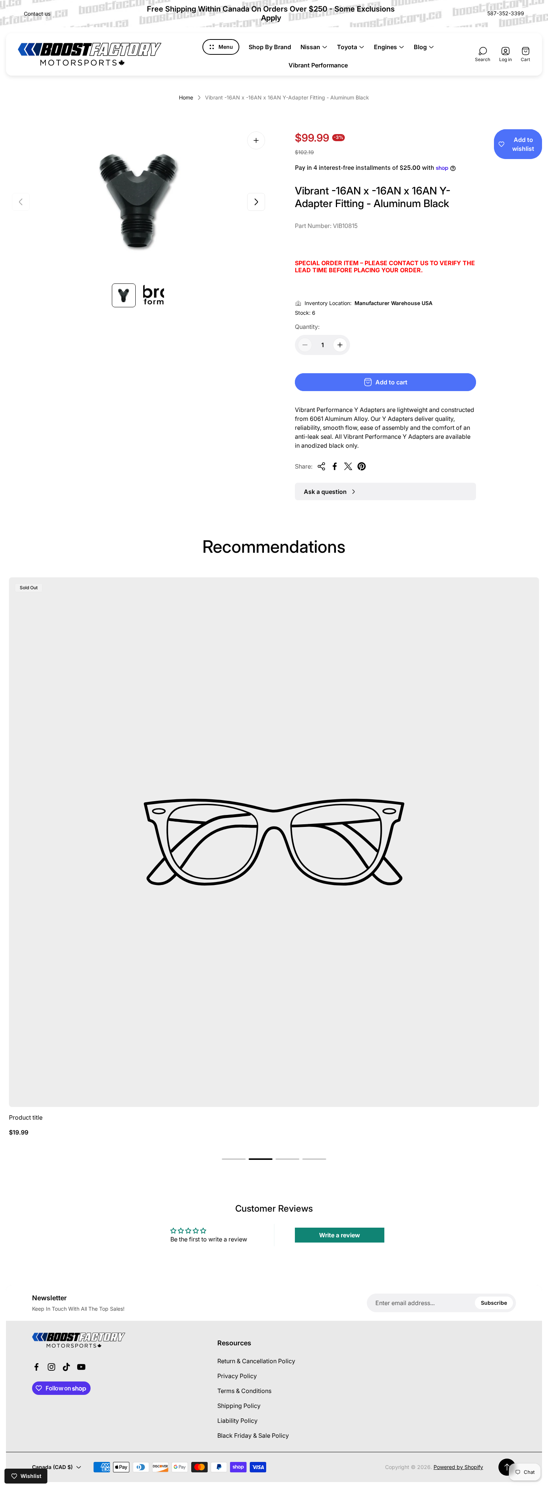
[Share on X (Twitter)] (348, 466)
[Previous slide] (21, 202)
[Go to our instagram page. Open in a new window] (51, 1366)
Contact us (37, 13)
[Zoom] (256, 140)
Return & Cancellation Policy (256, 1361)
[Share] (321, 466)
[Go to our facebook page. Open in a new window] (36, 1366)
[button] (234, 1159)
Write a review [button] (339, 1235)
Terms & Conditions (244, 1391)
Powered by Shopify (458, 1467)
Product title (25, 1117)
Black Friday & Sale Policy (253, 1435)
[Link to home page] (78, 1340)
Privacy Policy (237, 1376)
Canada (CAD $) (52, 1467)
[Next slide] (256, 202)
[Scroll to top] (507, 1467)
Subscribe (494, 1303)
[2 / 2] (154, 295)
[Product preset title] (274, 842)
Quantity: (307, 326)
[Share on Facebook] (334, 466)
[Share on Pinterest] (361, 466)
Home (186, 97)
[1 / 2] (124, 295)
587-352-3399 (505, 13)
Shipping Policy (239, 1405)
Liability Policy (237, 1420)
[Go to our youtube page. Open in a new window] (81, 1366)
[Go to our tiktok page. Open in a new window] (66, 1366)
